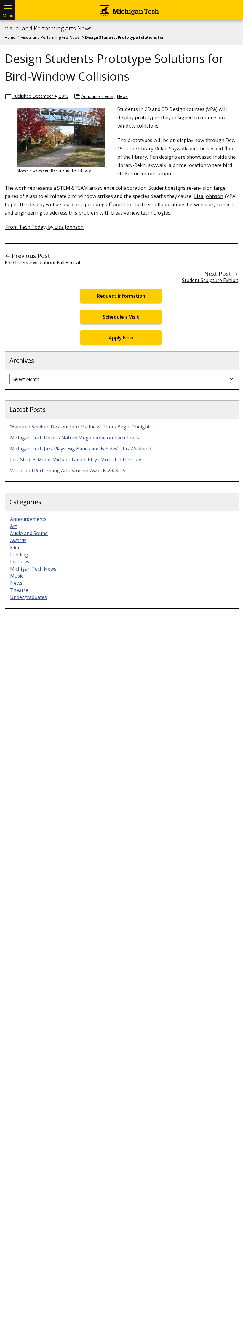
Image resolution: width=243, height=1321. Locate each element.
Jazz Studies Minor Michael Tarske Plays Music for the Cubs (76, 459)
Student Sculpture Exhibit (210, 280)
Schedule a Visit (121, 317)
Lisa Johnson (208, 196)
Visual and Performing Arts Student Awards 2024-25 (67, 470)
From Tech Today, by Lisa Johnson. (44, 226)
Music (16, 576)
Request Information (121, 296)
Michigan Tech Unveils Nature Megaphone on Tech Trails (74, 437)
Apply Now (121, 337)
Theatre (19, 590)
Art (13, 526)
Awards (18, 540)
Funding (19, 554)
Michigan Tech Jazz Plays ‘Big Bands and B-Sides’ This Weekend (80, 448)
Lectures (19, 561)
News (122, 96)
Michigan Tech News (33, 569)
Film (14, 547)
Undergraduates (28, 597)
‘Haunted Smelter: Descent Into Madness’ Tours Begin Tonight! (80, 426)
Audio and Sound (29, 533)
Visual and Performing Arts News (48, 28)
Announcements (97, 96)
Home (10, 37)
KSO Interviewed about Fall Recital (42, 262)
